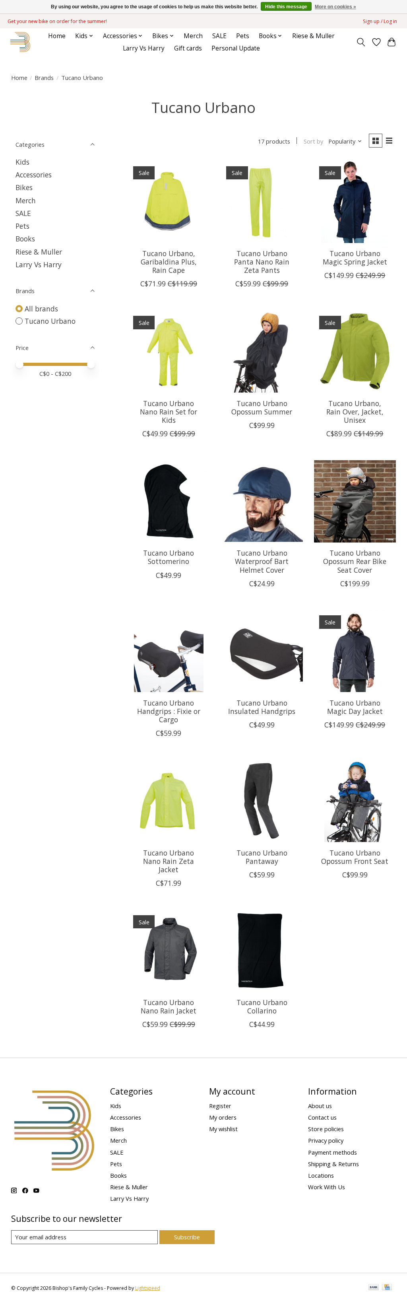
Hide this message (286, 7)
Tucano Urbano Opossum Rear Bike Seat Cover (354, 561)
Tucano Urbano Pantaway (261, 857)
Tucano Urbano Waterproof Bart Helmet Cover (262, 561)
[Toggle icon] (360, 42)
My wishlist (223, 1129)
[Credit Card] (387, 1288)
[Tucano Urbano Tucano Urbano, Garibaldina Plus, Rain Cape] (169, 202)
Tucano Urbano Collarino (261, 1006)
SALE (219, 36)
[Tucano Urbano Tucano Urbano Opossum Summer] (262, 351)
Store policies (326, 1129)
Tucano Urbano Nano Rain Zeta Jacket (168, 861)
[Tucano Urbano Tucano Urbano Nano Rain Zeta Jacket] (169, 801)
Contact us (322, 1117)
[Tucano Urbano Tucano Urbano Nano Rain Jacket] (169, 951)
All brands (41, 308)
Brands (44, 78)
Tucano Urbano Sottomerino (168, 557)
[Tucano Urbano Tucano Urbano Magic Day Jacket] (355, 651)
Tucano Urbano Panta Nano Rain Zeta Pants (261, 262)
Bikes (24, 187)
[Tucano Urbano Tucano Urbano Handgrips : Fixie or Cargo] (169, 651)
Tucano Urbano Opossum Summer (261, 407)
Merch (193, 36)
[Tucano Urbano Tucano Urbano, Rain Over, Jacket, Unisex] (355, 351)
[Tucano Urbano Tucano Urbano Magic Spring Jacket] (355, 202)
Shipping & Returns (333, 1164)
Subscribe (187, 1237)
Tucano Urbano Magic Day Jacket (355, 707)
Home (57, 36)
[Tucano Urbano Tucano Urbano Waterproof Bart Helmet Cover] (262, 501)
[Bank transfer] (373, 1288)
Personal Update (235, 48)
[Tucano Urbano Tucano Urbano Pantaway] (262, 801)
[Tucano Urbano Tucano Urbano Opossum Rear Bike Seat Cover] (355, 501)
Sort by (313, 141)
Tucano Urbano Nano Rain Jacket (168, 1006)
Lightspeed (147, 1288)
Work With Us (326, 1187)
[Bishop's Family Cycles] (20, 42)
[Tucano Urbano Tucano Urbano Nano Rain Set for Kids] (169, 351)
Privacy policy (325, 1140)
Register (220, 1106)
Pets (242, 36)
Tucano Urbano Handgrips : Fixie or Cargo (168, 711)
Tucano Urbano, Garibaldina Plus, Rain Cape (169, 262)
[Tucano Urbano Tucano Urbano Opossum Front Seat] (355, 801)
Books (25, 238)
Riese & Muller (313, 36)
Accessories (34, 174)
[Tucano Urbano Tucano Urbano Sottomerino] (169, 501)
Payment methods (332, 1152)
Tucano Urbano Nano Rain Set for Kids (168, 412)
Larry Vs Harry (144, 48)
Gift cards (188, 48)
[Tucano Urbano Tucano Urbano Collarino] (262, 951)
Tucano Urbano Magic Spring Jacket (355, 257)
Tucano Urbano (50, 321)
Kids (22, 162)
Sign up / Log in (380, 21)
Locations (321, 1175)
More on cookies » (335, 7)
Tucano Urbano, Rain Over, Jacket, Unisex (355, 412)
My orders (222, 1117)
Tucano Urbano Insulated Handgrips (261, 707)
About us (320, 1106)
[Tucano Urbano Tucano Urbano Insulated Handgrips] (262, 651)
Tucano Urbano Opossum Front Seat (354, 857)
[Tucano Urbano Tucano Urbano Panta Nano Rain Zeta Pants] (262, 202)
